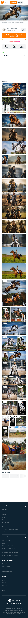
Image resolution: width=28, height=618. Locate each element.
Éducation (4, 601)
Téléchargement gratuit (14, 35)
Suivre (23, 30)
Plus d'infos (6, 54)
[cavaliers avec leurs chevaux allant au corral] (10, 513)
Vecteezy (4, 594)
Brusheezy (4, 591)
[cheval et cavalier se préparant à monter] (13, 527)
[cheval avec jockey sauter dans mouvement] (13, 104)
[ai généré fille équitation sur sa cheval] (5, 159)
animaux (5, 558)
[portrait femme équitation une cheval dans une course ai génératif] (13, 133)
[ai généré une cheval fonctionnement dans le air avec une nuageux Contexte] (13, 89)
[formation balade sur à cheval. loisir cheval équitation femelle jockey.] (14, 486)
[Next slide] (22, 558)
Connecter (20, 2)
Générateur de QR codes (8, 615)
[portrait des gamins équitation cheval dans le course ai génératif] (13, 236)
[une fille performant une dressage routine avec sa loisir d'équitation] (13, 408)
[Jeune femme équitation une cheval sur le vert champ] (13, 265)
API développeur (6, 604)
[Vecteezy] (2, 2)
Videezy (4, 596)
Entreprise (4, 599)
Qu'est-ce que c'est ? (15, 52)
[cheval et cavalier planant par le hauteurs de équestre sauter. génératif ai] (13, 147)
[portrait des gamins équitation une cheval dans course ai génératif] (13, 208)
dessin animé (14, 558)
